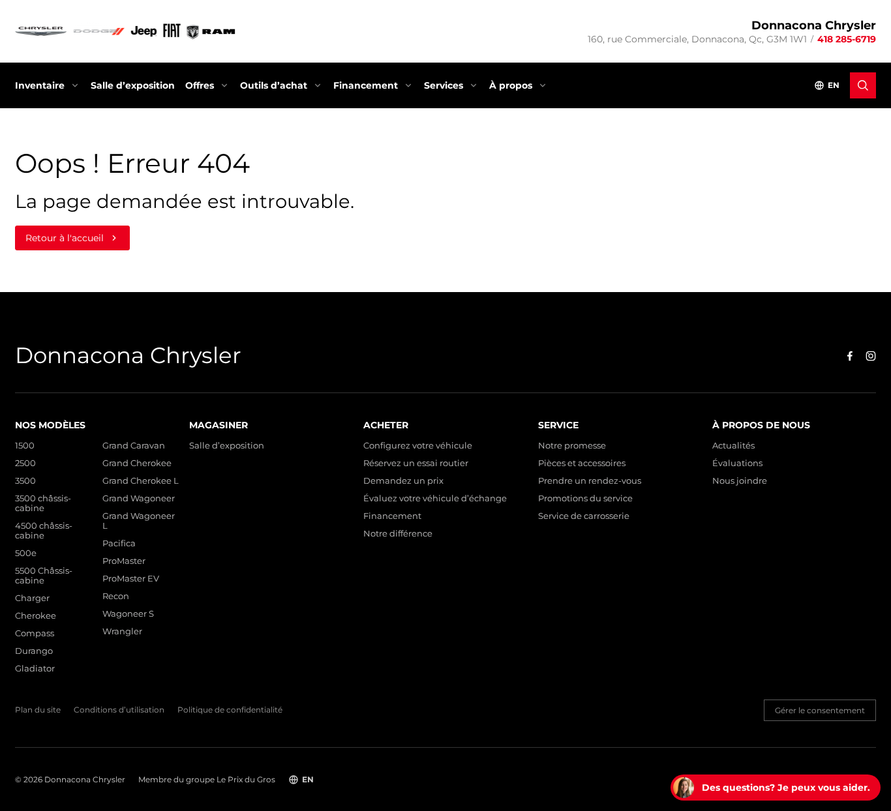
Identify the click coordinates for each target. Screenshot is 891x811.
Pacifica (119, 543)
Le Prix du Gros (246, 779)
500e (26, 553)
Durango (34, 651)
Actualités (733, 445)
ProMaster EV (130, 578)
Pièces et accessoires (582, 463)
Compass (34, 633)
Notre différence (397, 533)
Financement (365, 85)
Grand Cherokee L (140, 481)
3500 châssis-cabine (43, 503)
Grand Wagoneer (138, 498)
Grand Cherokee (137, 463)
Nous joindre (739, 481)
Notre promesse (572, 445)
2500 (25, 463)
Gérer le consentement (820, 710)
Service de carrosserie (583, 516)
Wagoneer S (128, 614)
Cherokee (35, 616)
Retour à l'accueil (64, 238)
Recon (115, 596)
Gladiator (35, 668)
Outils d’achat (273, 85)
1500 (25, 445)
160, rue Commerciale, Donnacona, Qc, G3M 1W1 (697, 39)
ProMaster (123, 561)
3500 (25, 481)
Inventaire (40, 85)
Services (443, 85)
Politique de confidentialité (229, 710)
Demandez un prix (403, 481)
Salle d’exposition (133, 85)
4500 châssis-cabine (43, 530)
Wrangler (122, 631)
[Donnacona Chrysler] (126, 31)
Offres (199, 85)
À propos (510, 85)
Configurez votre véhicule (417, 445)
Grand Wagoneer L (138, 521)
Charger (32, 598)
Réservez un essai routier (415, 463)
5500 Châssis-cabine (43, 575)
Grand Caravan (133, 445)
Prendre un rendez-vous (589, 481)
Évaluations (737, 463)
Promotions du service (585, 498)
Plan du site (38, 710)
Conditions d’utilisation (119, 710)
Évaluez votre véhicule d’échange (435, 498)
